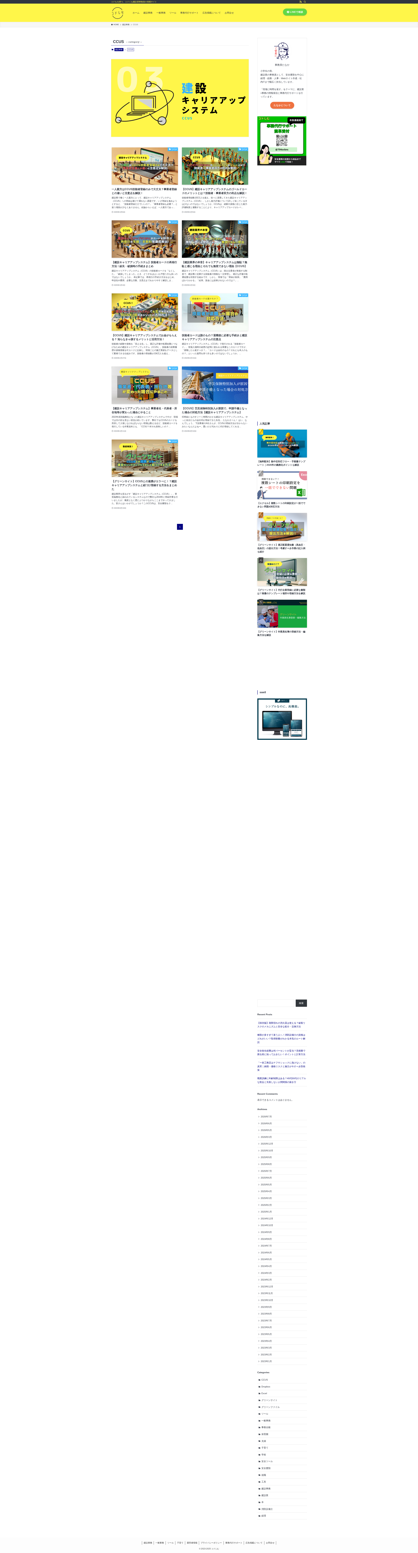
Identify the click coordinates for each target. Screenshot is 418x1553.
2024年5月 (266, 1259)
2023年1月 (266, 1361)
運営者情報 (192, 1543)
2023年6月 (266, 1327)
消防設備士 (267, 1509)
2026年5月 (266, 1130)
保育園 (264, 1434)
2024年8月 (266, 1239)
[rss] (300, 2)
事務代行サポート (233, 1543)
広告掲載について (254, 1543)
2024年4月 (266, 1266)
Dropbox (265, 1386)
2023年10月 (267, 1300)
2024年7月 (266, 1245)
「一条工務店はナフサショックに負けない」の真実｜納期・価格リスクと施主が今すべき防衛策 (281, 1066)
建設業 (264, 1495)
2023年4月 (266, 1341)
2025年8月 (266, 1164)
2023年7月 (266, 1320)
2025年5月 (266, 1184)
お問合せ (270, 1543)
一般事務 (266, 1420)
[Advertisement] (282, 294)
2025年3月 (266, 1198)
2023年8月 (266, 1313)
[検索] (305, 2)
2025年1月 (266, 1211)
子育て (264, 1447)
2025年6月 (266, 1177)
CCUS (264, 1379)
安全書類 (266, 1468)
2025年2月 (266, 1205)
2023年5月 (266, 1334)
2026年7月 (266, 1116)
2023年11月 (267, 1293)
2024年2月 (266, 1279)
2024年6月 (266, 1252)
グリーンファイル (270, 1407)
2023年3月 (266, 1347)
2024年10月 (267, 1225)
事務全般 (266, 1427)
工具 (263, 1481)
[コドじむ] (117, 12)
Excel (264, 1393)
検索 (301, 1003)
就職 (263, 1475)
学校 (263, 1454)
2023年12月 (267, 1286)
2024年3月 (266, 1273)
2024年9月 (266, 1232)
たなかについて (282, 105)
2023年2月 (266, 1354)
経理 (263, 1515)
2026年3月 (266, 1137)
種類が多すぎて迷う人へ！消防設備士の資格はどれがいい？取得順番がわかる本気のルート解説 (281, 1039)
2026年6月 (266, 1123)
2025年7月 (266, 1171)
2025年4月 (266, 1191)
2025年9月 (266, 1157)
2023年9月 (266, 1307)
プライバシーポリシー (211, 1543)
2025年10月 (267, 1150)
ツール (264, 1413)
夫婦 (263, 1441)
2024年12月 (267, 1218)
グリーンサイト (269, 1400)
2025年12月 (267, 1143)
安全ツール (267, 1461)
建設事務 (118, 50)
